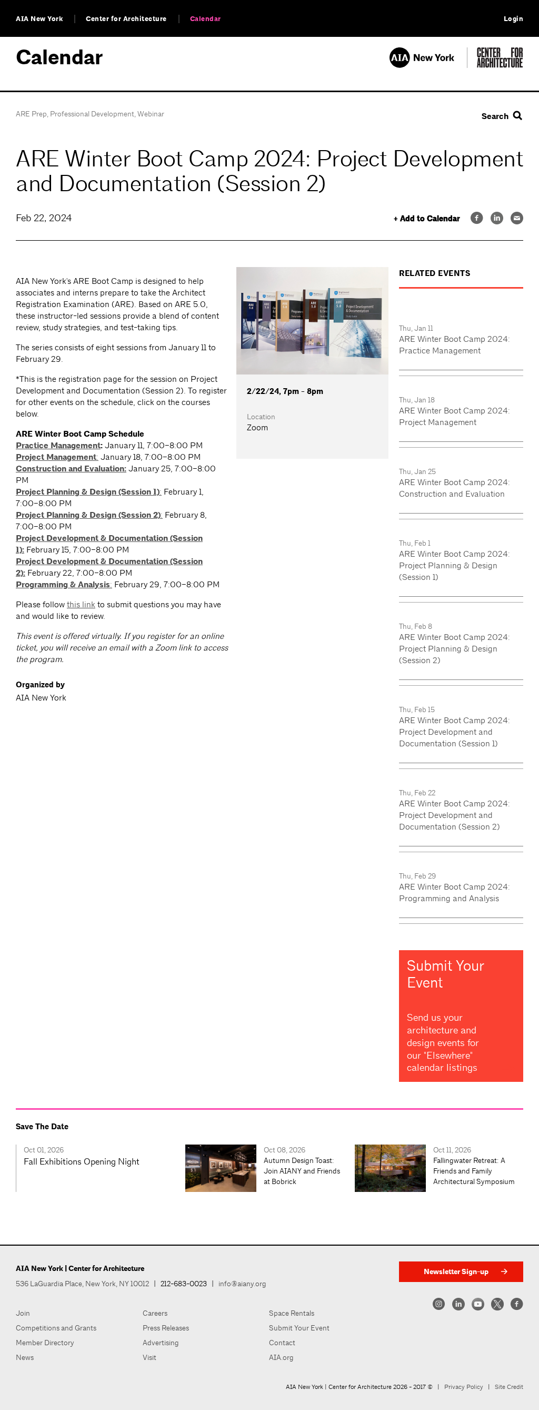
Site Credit (509, 1387)
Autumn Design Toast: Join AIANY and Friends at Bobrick (302, 1171)
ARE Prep (31, 114)
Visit (149, 1357)
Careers (155, 1313)
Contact (282, 1342)
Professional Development (92, 114)
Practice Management (58, 445)
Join (23, 1313)
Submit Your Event (299, 1328)
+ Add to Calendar (427, 219)
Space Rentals (291, 1313)
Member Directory (45, 1342)
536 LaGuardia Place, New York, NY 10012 (82, 1283)
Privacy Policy (463, 1387)
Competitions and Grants (56, 1328)
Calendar (205, 19)
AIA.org (281, 1357)
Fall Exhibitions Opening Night (81, 1161)
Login (514, 19)
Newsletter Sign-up (456, 1272)
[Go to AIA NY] (428, 65)
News (25, 1357)
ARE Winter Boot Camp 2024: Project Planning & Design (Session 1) (454, 565)
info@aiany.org (242, 1283)
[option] (100, 1168)
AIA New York (39, 19)
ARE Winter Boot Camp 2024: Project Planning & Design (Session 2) (454, 648)
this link (81, 604)
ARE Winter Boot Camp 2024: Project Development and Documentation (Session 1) (454, 731)
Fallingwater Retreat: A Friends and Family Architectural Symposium (474, 1171)
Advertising (161, 1342)
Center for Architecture (126, 19)
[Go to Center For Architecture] (500, 65)
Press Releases (166, 1328)
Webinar (150, 114)
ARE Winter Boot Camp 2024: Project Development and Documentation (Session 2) (454, 815)
